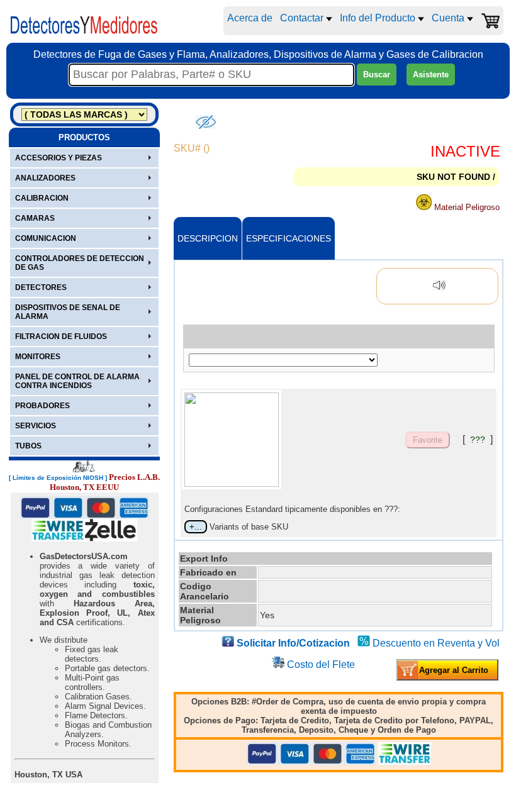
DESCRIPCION (207, 238)
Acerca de (249, 18)
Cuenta (449, 18)
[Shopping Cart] (490, 20)
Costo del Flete (321, 664)
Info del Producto (379, 18)
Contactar (303, 18)
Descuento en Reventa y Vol (436, 643)
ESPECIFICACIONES (288, 238)
